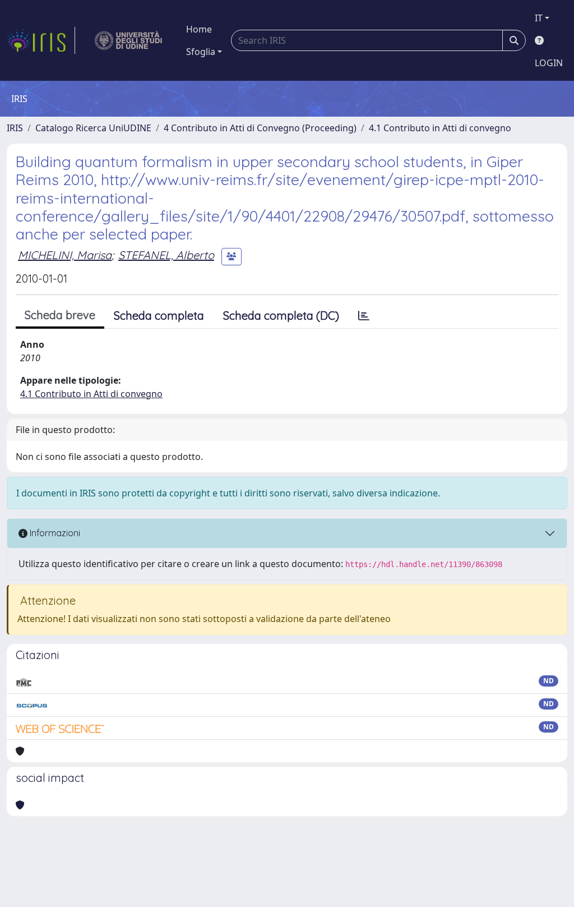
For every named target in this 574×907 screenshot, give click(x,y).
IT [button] (539, 18)
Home (199, 29)
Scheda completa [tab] (159, 316)
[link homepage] (41, 40)
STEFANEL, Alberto (166, 255)
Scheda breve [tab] (60, 315)
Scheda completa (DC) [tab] (281, 316)
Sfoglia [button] (200, 51)
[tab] (364, 316)
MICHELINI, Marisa (65, 255)
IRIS (15, 128)
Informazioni (53, 532)
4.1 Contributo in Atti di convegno (440, 128)
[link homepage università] (128, 40)
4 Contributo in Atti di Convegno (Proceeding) (260, 128)
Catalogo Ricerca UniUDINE (93, 128)
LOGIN (549, 63)
